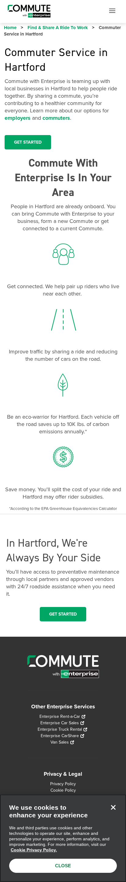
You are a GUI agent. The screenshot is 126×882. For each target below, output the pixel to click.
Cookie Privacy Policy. (34, 849)
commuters (56, 118)
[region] (63, 838)
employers (18, 118)
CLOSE (63, 865)
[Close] (113, 807)
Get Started (63, 614)
